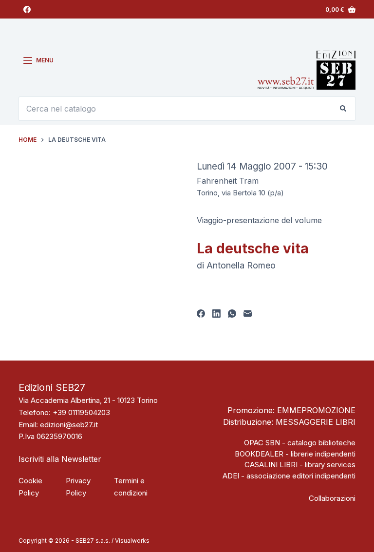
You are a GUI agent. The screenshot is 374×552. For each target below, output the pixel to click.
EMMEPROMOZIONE (316, 410)
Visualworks (132, 540)
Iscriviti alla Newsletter (60, 459)
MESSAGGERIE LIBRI (315, 422)
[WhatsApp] (232, 313)
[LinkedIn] (216, 313)
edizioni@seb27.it (69, 424)
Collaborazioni (332, 498)
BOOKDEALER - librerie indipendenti (295, 453)
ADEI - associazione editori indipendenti (289, 475)
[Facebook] (27, 9)
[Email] (247, 313)
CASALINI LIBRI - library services (299, 464)
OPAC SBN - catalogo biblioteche (299, 442)
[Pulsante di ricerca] (343, 108)
